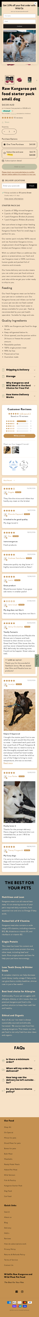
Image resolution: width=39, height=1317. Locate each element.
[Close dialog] (35, 3)
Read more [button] (8, 763)
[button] (8, 117)
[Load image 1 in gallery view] (9, 80)
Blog (6, 1222)
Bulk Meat (8, 1154)
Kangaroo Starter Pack (13, 1186)
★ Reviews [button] (37, 660)
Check (31, 186)
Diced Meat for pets (12, 1143)
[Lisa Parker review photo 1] (19, 802)
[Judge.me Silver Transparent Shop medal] (24, 465)
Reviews (7, 1238)
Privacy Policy (10, 1249)
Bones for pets (10, 1148)
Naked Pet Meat (10, 1170)
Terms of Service (11, 1260)
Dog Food (8, 1191)
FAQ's (6, 1233)
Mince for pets (10, 1138)
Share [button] (7, 122)
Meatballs (8, 1159)
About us (8, 1217)
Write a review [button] (19, 436)
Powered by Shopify (24, 1310)
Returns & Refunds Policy (14, 1254)
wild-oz (16, 1310)
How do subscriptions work (15, 1244)
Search (7, 1212)
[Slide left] (2, 80)
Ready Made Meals (12, 1164)
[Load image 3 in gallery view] (29, 80)
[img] (9, 488)
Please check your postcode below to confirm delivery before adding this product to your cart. (19, 173)
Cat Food (7, 1196)
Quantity (5, 127)
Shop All (7, 1127)
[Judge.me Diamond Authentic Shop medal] (13, 465)
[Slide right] (36, 80)
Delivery (7, 1228)
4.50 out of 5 (25, 413)
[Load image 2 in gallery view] (19, 80)
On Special (8, 1132)
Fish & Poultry (10, 1180)
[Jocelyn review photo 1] (19, 710)
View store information (13, 199)
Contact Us (8, 1265)
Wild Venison (9, 1175)
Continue (19, 26)
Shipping (13, 113)
